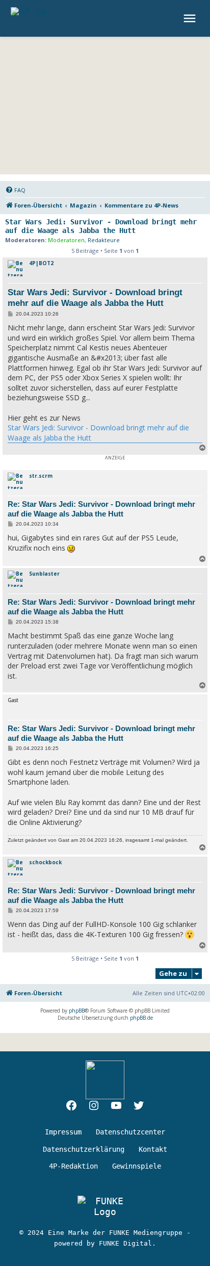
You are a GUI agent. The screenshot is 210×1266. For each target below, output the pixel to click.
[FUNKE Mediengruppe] (105, 1206)
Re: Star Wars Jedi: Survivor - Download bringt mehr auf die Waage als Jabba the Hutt (101, 509)
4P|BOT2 (41, 263)
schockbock (45, 862)
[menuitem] (15, 190)
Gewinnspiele (136, 1166)
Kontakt (153, 1149)
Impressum (63, 1132)
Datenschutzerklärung (83, 1149)
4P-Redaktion (73, 1166)
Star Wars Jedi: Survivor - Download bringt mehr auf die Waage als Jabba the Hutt (101, 226)
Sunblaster (44, 574)
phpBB (77, 1010)
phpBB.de (141, 1017)
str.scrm (40, 476)
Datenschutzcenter (130, 1132)
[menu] (191, 18)
